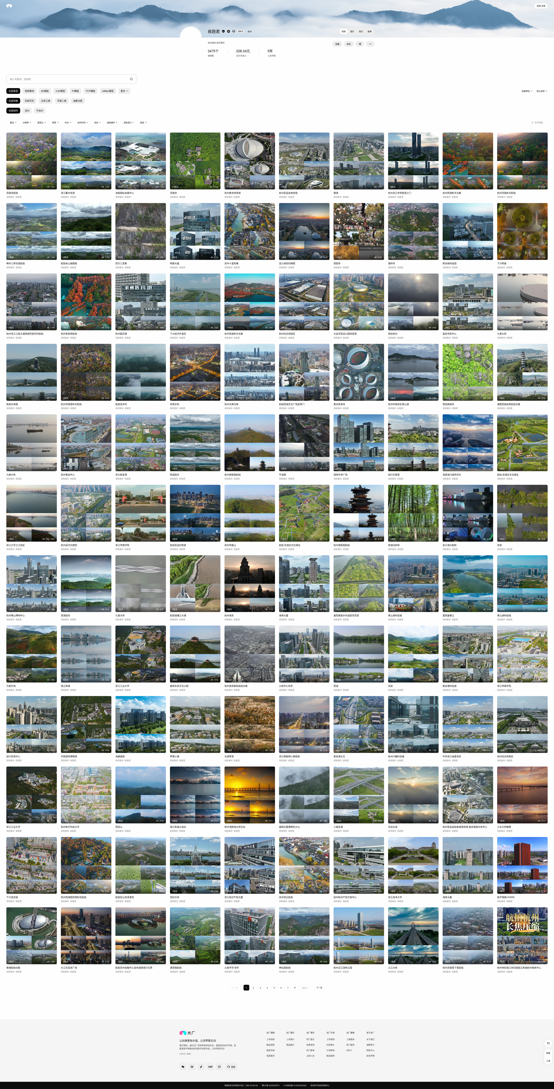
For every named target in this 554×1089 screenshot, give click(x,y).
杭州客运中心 (68, 474)
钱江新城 (65, 686)
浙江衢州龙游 (68, 193)
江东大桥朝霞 (504, 826)
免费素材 (270, 1055)
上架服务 (350, 1039)
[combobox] (71, 79)
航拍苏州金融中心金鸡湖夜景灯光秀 (133, 967)
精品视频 (270, 1044)
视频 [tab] (344, 31)
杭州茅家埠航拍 (69, 333)
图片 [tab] (352, 31)
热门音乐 (310, 1039)
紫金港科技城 (449, 686)
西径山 (118, 826)
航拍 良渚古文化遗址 (508, 474)
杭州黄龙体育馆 (232, 193)
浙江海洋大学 (395, 897)
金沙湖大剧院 (449, 545)
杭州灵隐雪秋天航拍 (71, 404)
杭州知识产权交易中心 (345, 897)
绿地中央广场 (340, 474)
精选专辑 (270, 1050)
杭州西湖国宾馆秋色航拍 (73, 897)
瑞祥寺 (391, 263)
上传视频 (270, 1039)
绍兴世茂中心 (13, 756)
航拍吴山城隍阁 (69, 263)
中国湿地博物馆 (69, 756)
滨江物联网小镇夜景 (289, 756)
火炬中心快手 (286, 686)
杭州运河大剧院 (69, 545)
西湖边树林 (394, 545)
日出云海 (392, 826)
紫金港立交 (339, 756)
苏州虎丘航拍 (286, 897)
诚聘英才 (370, 1044)
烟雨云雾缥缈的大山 (289, 826)
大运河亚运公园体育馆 (345, 333)
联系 (349, 43)
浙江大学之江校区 (15, 545)
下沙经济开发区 (178, 333)
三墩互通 (338, 826)
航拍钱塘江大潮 (178, 615)
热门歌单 (310, 1050)
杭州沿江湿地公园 (343, 967)
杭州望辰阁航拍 (232, 474)
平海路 (282, 474)
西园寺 (337, 263)
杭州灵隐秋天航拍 (506, 193)
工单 (548, 1060)
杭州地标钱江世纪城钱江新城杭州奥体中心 (519, 967)
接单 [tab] (370, 31)
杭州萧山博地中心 (15, 615)
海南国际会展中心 (124, 193)
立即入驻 (310, 1055)
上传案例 (330, 1039)
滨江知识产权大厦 (233, 897)
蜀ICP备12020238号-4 (271, 1085)
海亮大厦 (283, 615)
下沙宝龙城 (12, 897)
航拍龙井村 (121, 404)
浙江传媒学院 (122, 545)
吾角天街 (174, 404)
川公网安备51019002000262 (295, 1085)
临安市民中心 (449, 333)
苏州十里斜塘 (231, 263)
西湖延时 (174, 474)
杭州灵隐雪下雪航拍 (453, 967)
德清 (336, 193)
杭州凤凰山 (230, 545)
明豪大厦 (174, 263)
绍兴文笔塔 (394, 474)
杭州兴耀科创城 (396, 756)
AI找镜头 (330, 1044)
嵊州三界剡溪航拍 (15, 263)
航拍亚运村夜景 (178, 545)
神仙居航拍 (285, 967)
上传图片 (290, 1039)
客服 (548, 1052)
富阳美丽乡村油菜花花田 (346, 615)
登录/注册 (541, 5)
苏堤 (499, 545)
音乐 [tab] (361, 31)
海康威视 (120, 756)
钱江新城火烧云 (178, 826)
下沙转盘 (501, 263)
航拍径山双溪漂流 (124, 897)
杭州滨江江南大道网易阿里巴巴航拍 (24, 333)
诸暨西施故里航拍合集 (508, 404)
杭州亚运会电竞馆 (288, 193)
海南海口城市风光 (452, 474)
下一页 (319, 987)
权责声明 (370, 1055)
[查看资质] (223, 31)
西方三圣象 (121, 263)
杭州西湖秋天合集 (452, 193)
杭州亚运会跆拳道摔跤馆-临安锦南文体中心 (465, 826)
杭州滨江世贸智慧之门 (399, 193)
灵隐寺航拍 (12, 193)
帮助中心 (370, 1050)
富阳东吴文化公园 (179, 686)
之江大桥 (392, 967)
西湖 (336, 686)
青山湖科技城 (395, 615)
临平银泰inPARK (506, 897)
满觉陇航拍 (175, 967)
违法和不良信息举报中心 (320, 1085)
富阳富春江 (448, 615)
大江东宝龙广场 (69, 967)
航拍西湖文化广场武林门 (291, 404)
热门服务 (350, 1044)
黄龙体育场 (339, 404)
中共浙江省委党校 (452, 756)
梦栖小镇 (174, 756)
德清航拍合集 (13, 967)
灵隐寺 (173, 193)
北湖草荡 (229, 756)
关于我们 (370, 1039)
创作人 (349, 1050)
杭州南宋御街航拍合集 (236, 686)
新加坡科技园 (449, 263)
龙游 (390, 686)
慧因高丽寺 (448, 404)
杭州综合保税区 (287, 333)
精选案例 (330, 1055)
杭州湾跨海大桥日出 (234, 826)
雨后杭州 (392, 333)
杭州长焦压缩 (231, 404)
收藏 (337, 43)
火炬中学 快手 (231, 967)
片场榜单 (330, 1050)
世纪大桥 (174, 897)
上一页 (235, 987)
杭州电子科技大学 (70, 826)
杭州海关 (229, 615)
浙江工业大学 (122, 686)
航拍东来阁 (12, 404)
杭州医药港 (121, 333)
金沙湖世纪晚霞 (287, 263)
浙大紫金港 (121, 474)
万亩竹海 (11, 686)
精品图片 (290, 1044)
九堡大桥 (501, 333)
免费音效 (310, 1044)
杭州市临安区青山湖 (398, 404)
